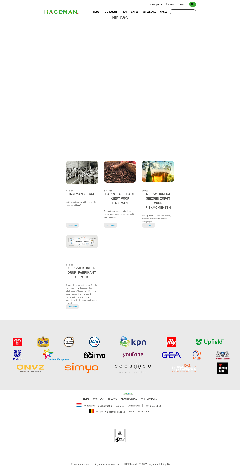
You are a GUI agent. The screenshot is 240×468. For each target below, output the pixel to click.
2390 (131, 411)
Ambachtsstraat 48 (115, 412)
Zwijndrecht (134, 405)
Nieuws (182, 4)
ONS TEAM (98, 399)
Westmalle (143, 411)
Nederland (89, 405)
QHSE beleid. (130, 464)
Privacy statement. (81, 464)
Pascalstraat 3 (104, 406)
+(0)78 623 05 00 (153, 406)
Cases (163, 12)
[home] (61, 12)
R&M (124, 12)
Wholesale (149, 12)
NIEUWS (112, 399)
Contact (170, 4)
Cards (134, 12)
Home (96, 12)
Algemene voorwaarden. (107, 464)
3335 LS (120, 406)
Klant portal (156, 4)
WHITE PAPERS (148, 399)
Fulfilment (110, 12)
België (99, 411)
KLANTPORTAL (129, 399)
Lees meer (72, 88)
